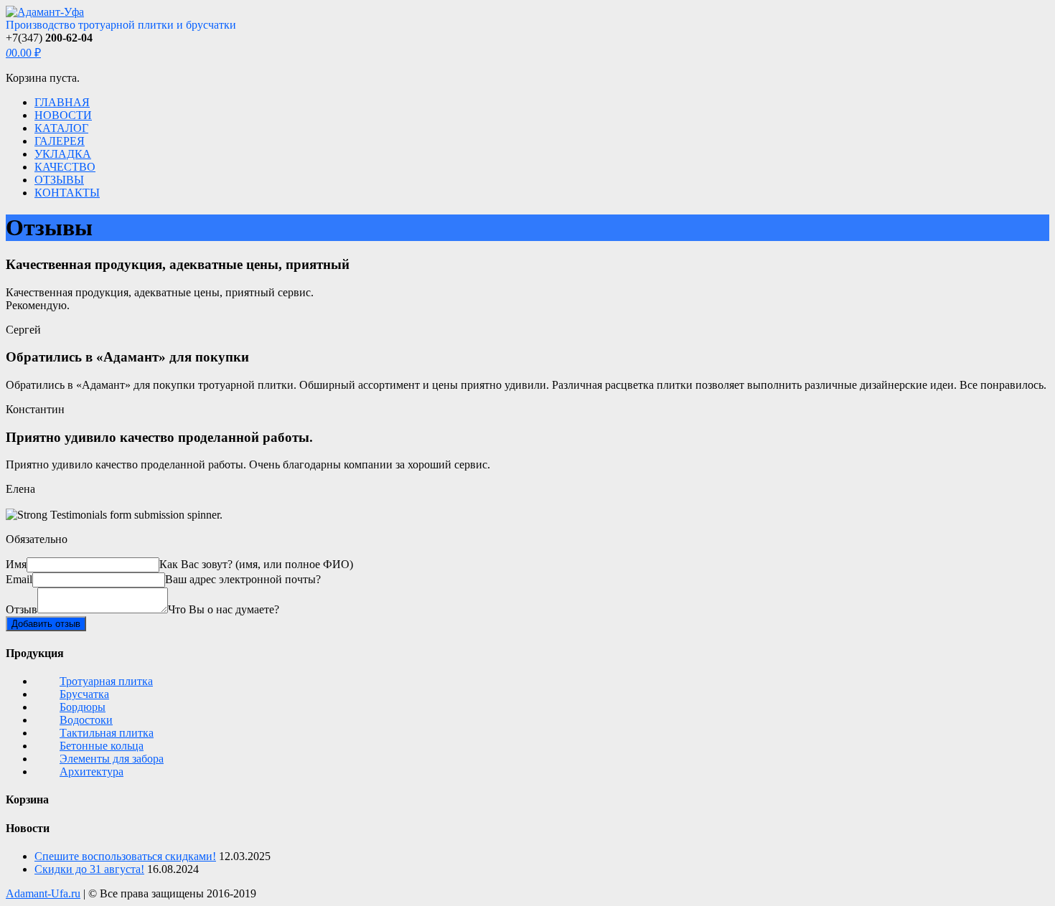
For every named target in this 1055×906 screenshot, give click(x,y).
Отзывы (59, 180)
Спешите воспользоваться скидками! (125, 856)
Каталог (61, 128)
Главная (62, 102)
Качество (64, 167)
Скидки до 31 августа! (89, 869)
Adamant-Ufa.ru (43, 893)
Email (19, 579)
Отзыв (21, 609)
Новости (63, 115)
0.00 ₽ (23, 53)
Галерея (59, 141)
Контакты (67, 193)
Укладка (62, 154)
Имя (16, 564)
